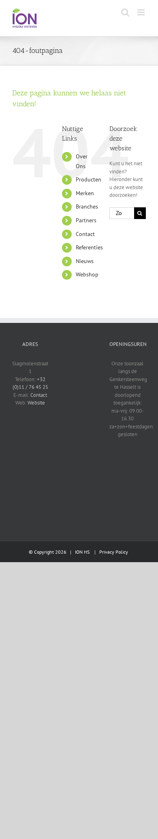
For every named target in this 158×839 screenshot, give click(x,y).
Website (36, 402)
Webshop (87, 274)
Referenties (89, 247)
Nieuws (85, 261)
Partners (86, 220)
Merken (85, 193)
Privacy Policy (113, 552)
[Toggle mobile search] (125, 12)
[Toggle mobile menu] (141, 12)
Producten (88, 179)
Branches (87, 206)
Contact (85, 234)
